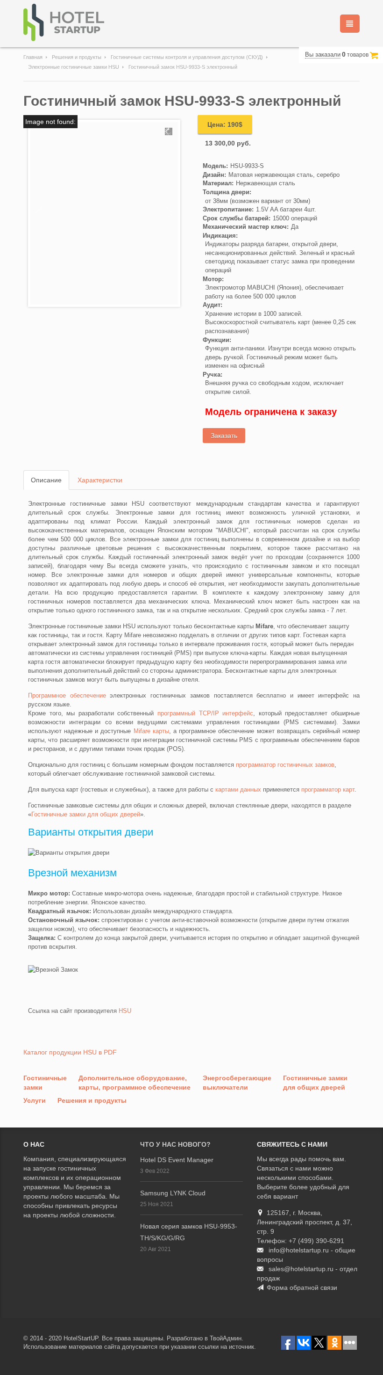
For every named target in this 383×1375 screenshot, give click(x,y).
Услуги (34, 1100)
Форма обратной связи (302, 1287)
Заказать (224, 435)
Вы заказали (322, 54)
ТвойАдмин (225, 1338)
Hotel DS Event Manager (176, 1160)
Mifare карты (151, 731)
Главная (33, 57)
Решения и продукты (76, 57)
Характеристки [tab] (100, 480)
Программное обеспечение (67, 695)
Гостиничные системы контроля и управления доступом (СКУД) (187, 57)
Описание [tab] (46, 480)
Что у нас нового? (175, 1144)
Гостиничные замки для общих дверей (85, 814)
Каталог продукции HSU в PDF (70, 1052)
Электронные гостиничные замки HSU (73, 67)
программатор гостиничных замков (285, 764)
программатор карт (328, 789)
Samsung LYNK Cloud (173, 1193)
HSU (125, 1010)
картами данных (238, 789)
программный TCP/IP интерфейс (205, 713)
